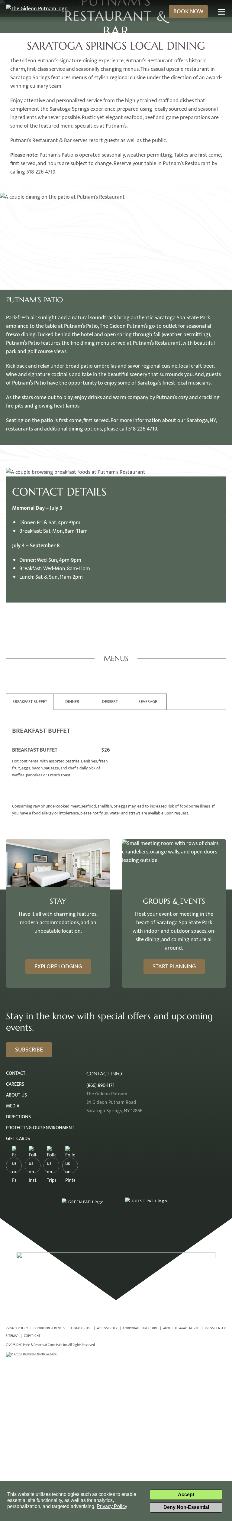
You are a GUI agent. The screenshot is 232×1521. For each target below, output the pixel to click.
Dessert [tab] (110, 701)
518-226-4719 (40, 172)
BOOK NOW (188, 11)
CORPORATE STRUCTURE (140, 1328)
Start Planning (174, 966)
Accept (186, 1494)
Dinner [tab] (72, 701)
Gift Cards (18, 1139)
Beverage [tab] (147, 701)
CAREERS (15, 1084)
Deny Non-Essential (186, 1507)
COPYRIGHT (32, 1336)
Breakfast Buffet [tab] (29, 701)
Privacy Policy (112, 1506)
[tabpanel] (116, 763)
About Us (16, 1095)
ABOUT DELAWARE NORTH (181, 1328)
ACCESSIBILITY (107, 1328)
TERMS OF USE (81, 1328)
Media (12, 1106)
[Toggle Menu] (221, 12)
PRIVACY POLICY (17, 1328)
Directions (18, 1117)
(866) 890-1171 (100, 1085)
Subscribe (29, 1050)
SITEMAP (12, 1336)
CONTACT (15, 1073)
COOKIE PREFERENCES (49, 1328)
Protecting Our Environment (40, 1128)
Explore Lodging (58, 966)
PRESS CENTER (215, 1328)
